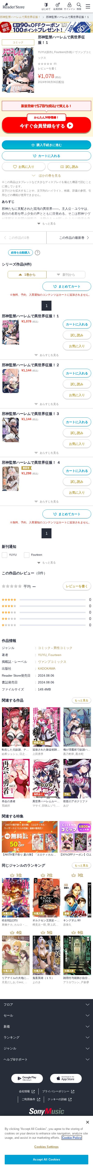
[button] (59, 1099)
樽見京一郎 (39, 924)
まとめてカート (69, 286)
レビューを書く (47, 68)
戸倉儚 (85, 982)
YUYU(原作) (45, 52)
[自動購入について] (37, 252)
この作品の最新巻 (71, 237)
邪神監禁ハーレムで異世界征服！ (20, 17)
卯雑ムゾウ (49, 805)
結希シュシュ (10, 754)
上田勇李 (38, 754)
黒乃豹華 (68, 754)
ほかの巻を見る (50, 175)
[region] (46, 1142)
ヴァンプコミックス (52, 661)
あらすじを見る (49, 355)
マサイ (37, 805)
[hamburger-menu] (88, 6)
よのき (37, 982)
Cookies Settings (46, 1146)
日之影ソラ (26, 754)
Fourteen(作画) (63, 52)
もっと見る (49, 223)
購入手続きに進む (49, 145)
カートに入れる (49, 156)
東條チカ (7, 924)
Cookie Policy (71, 1137)
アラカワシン (71, 982)
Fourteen (36, 554)
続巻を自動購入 (20, 252)
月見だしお (8, 982)
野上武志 (52, 924)
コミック (18, 42)
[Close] (88, 1122)
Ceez (20, 982)
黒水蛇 (79, 754)
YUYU (13, 554)
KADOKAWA (46, 668)
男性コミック (62, 648)
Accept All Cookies (46, 1159)
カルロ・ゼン (22, 924)
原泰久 (67, 924)
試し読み (72, 166)
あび (66, 805)
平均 (27, 586)
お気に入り (26, 166)
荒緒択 (6, 805)
